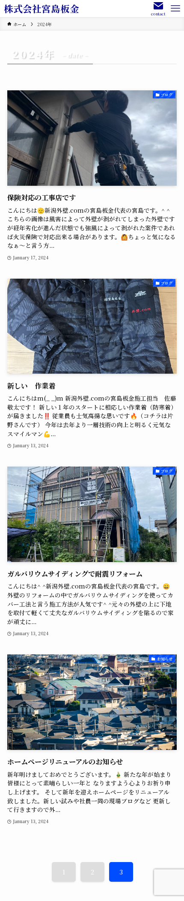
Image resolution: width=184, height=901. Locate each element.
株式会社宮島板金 (41, 8)
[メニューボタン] (175, 8)
